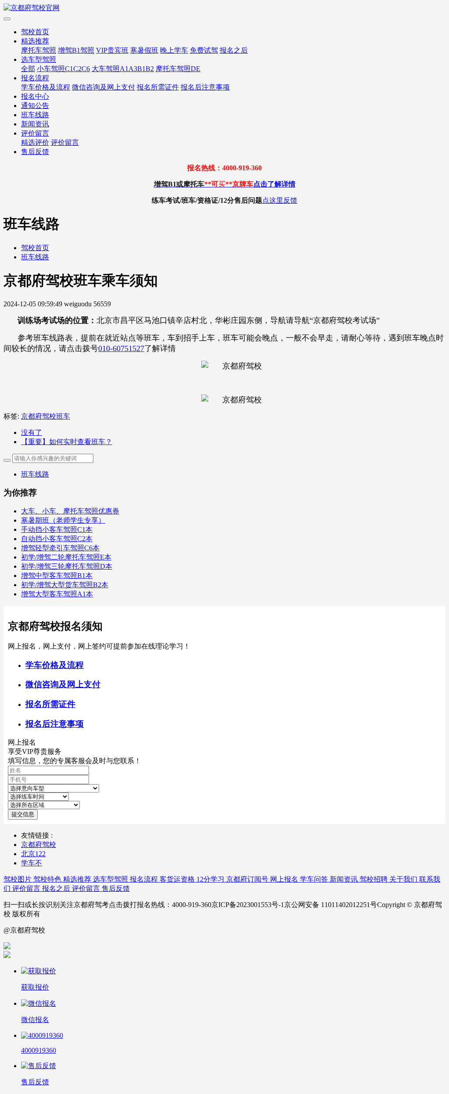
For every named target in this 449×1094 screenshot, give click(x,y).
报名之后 (234, 50)
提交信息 (22, 814)
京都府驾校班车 (45, 416)
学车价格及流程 (45, 87)
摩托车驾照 (38, 50)
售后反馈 (35, 151)
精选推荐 (35, 41)
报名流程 (35, 78)
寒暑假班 (144, 50)
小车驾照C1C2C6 (63, 68)
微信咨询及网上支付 (103, 87)
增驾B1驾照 (76, 50)
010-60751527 (121, 348)
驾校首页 (35, 32)
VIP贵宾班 (112, 50)
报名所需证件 (158, 87)
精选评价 (35, 142)
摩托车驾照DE (178, 68)
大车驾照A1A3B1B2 (123, 68)
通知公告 (35, 105)
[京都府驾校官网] (224, 8)
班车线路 (35, 114)
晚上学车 (174, 50)
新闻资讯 (35, 124)
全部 (28, 68)
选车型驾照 (38, 59)
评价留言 (35, 133)
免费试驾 (204, 50)
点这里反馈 (279, 200)
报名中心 (35, 96)
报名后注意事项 (205, 87)
